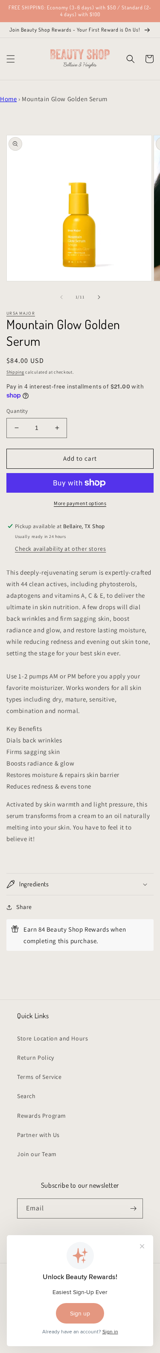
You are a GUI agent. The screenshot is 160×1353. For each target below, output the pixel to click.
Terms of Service (39, 1077)
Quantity (17, 411)
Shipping (15, 372)
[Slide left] (61, 297)
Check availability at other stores (60, 548)
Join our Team (37, 1154)
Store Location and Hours (52, 1038)
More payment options (80, 503)
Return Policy (35, 1057)
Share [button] (24, 907)
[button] (10, 59)
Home (8, 99)
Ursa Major (20, 313)
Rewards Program (41, 1115)
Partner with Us (38, 1135)
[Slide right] (99, 297)
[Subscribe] (133, 1208)
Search (26, 1096)
